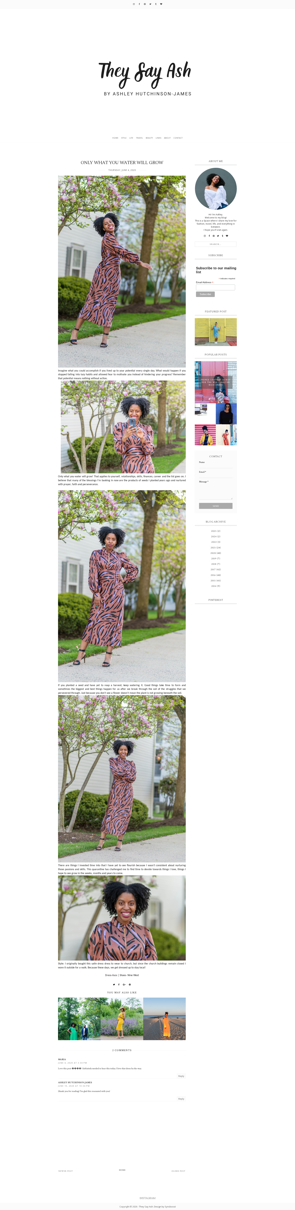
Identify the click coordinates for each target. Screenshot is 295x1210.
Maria (62, 1059)
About (167, 138)
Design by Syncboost (165, 1206)
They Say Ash (146, 1206)
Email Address (204, 282)
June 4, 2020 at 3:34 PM (72, 1063)
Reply (181, 1076)
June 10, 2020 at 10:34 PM (74, 1086)
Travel (139, 138)
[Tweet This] (114, 985)
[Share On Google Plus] (124, 985)
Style (124, 138)
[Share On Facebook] (119, 985)
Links (158, 138)
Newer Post (65, 1171)
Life (131, 138)
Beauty (149, 138)
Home (115, 138)
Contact (178, 138)
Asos (114, 975)
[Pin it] (130, 985)
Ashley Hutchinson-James (75, 1082)
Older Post (178, 1171)
